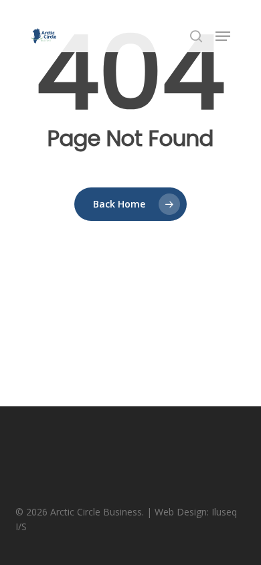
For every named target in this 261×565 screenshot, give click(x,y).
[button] (222, 36)
